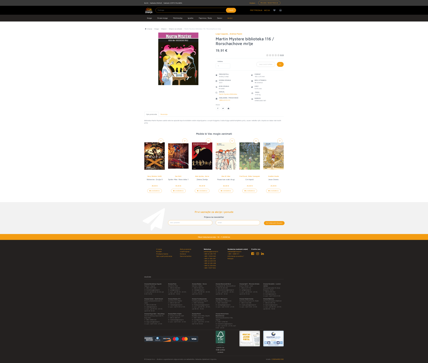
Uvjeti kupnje (184, 251)
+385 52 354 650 (210, 265)
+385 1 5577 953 (210, 268)
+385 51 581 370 (174, 303)
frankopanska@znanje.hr (202, 305)
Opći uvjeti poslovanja (164, 256)
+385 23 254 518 (210, 261)
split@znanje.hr (246, 290)
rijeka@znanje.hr (199, 290)
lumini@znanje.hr (270, 294)
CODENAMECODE (277, 359)
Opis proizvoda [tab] (151, 114)
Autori (230, 18)
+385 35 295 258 (210, 263)
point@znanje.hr (199, 320)
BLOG (146, 3)
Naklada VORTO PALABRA (173, 3)
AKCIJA (267, 10)
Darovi (219, 18)
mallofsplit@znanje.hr (177, 320)
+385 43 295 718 (210, 254)
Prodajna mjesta (162, 254)
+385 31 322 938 (246, 303)
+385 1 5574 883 (198, 303)
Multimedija (177, 18)
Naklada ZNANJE (156, 3)
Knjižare (252, 3)
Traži (231, 10)
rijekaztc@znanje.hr (176, 305)
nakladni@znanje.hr (235, 251)
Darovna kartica (185, 256)
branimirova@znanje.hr (225, 324)
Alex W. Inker (225, 176)
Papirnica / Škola (205, 18)
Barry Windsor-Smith (155, 176)
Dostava (183, 254)
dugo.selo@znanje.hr (153, 322)
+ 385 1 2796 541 (222, 322)
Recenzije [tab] (164, 114)
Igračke (190, 18)
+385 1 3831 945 (198, 318)
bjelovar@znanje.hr (271, 305)
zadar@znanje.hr (151, 307)
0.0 (282, 55)
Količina (220, 61)
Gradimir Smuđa (273, 176)
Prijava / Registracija (269, 3)
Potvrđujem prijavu (274, 223)
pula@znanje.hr (175, 290)
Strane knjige (162, 18)
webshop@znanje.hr (211, 251)
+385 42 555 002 (270, 292)
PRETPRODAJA (256, 10)
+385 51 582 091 (210, 258)
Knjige (149, 18)
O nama (159, 249)
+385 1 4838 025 (151, 320)
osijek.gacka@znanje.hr (249, 305)
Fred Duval (243, 176)
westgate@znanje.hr (224, 305)
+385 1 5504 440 (210, 256)
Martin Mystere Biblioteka (228, 94)
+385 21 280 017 (174, 318)
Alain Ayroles (199, 176)
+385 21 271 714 (246, 288)
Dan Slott (178, 176)
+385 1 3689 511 (233, 254)
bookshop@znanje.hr (153, 290)
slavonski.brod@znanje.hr (226, 290)
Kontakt (159, 251)
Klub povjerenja (185, 249)
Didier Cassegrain (254, 176)
